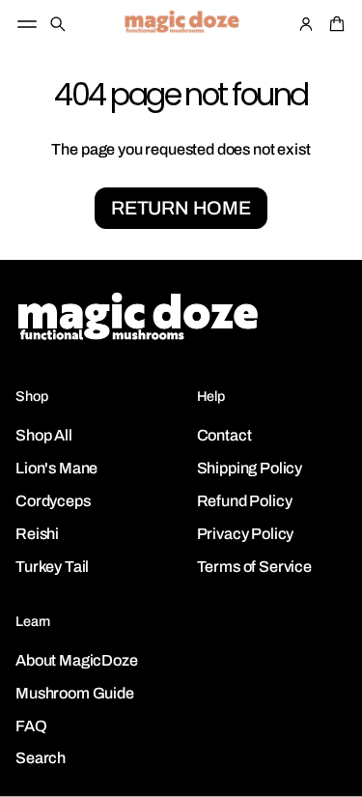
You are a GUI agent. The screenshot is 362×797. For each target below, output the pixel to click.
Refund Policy (244, 501)
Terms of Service (254, 566)
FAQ (31, 726)
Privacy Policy (245, 534)
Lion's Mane (56, 468)
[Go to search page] (57, 24)
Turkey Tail (52, 566)
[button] (57, 24)
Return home (181, 208)
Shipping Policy (250, 468)
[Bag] (334, 24)
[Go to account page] (306, 24)
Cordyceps (53, 501)
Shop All (43, 435)
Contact (224, 435)
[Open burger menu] (27, 24)
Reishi (37, 534)
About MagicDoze (76, 660)
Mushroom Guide (74, 693)
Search (40, 758)
